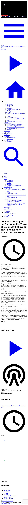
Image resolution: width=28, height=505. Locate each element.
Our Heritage (7, 135)
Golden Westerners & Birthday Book (16, 119)
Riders (8, 132)
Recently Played (8, 110)
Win (8, 120)
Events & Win (7, 112)
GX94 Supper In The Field (13, 121)
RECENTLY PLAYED (6, 393)
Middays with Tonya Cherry (14, 125)
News (5, 102)
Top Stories (10, 104)
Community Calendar (12, 117)
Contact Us (6, 140)
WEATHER (5, 399)
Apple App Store (11, 137)
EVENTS (4, 482)
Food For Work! (8, 133)
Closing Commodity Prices (14, 109)
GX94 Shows (7, 123)
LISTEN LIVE (4, 15)
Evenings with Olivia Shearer (14, 128)
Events (8, 116)
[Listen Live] (14, 348)
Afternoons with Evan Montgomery (16, 127)
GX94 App (6, 136)
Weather (9, 106)
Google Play (10, 139)
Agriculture (9, 108)
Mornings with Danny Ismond (14, 124)
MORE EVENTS (5, 485)
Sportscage (10, 105)
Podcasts (9, 129)
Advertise (9, 141)
